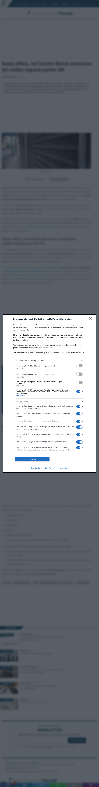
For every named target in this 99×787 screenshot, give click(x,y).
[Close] (91, 319)
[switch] (79, 365)
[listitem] (49, 360)
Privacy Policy (63, 468)
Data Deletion (36, 468)
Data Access (49, 468)
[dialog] (49, 393)
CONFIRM (32, 459)
